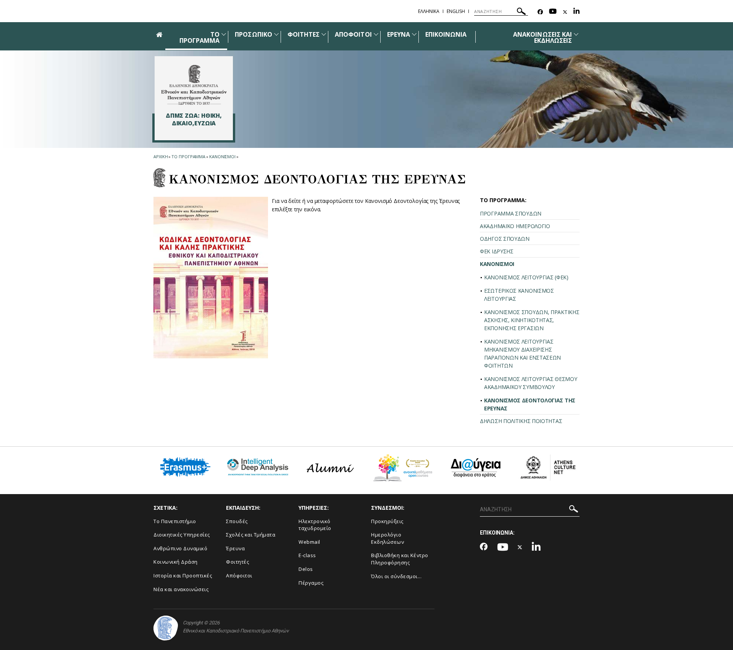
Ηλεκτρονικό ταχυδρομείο (315, 525)
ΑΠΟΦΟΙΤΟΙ (353, 34)
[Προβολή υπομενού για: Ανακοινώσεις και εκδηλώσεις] (576, 34)
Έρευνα (235, 548)
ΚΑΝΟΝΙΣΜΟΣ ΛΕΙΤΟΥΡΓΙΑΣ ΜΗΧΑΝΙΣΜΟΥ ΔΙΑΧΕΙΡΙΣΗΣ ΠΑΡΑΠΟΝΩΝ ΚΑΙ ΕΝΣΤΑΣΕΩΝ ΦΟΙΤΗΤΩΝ (522, 353)
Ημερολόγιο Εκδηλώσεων (387, 538)
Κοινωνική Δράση (175, 561)
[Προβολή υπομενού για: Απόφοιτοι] (376, 34)
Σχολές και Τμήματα (250, 534)
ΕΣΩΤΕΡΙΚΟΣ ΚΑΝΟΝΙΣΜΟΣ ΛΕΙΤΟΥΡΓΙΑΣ (519, 294)
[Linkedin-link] (576, 12)
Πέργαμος (311, 582)
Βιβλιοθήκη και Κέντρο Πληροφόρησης (399, 559)
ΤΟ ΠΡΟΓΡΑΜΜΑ (199, 37)
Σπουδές (237, 521)
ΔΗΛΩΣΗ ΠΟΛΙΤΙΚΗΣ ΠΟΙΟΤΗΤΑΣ (521, 421)
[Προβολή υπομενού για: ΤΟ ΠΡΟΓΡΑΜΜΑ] (224, 34)
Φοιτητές (237, 561)
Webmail (309, 541)
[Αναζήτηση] (521, 12)
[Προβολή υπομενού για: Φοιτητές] (324, 34)
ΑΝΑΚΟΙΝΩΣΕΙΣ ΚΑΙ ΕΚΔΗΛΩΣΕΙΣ (542, 37)
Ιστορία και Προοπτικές (182, 575)
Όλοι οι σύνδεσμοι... (396, 576)
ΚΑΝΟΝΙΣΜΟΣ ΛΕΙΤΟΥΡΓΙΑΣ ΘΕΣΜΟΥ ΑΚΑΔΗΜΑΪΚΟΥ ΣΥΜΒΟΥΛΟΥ (530, 383)
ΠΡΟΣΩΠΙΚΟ (253, 34)
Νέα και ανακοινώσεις (180, 589)
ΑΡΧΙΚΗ (160, 156)
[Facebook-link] (540, 12)
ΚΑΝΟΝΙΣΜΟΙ (497, 263)
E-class (307, 555)
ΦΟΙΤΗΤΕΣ (303, 34)
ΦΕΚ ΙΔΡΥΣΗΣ (496, 251)
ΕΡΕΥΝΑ (398, 34)
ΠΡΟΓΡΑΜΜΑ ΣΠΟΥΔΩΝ (510, 213)
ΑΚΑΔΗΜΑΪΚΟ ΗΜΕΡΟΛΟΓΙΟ (515, 226)
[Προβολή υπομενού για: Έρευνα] (414, 34)
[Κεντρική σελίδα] (193, 85)
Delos (306, 569)
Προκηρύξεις (387, 521)
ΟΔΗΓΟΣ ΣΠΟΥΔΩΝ (505, 238)
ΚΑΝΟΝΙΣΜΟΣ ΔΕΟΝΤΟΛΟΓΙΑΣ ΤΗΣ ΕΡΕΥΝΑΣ (529, 404)
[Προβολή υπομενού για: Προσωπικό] (276, 34)
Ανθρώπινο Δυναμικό (180, 548)
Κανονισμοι (222, 156)
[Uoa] (165, 628)
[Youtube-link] (553, 12)
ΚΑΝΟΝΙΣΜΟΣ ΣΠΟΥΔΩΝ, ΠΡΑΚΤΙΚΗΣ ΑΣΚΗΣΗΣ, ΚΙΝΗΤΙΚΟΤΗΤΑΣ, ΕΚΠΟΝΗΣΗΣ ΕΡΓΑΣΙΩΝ (531, 320)
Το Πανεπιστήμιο (174, 521)
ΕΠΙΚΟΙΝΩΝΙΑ (446, 34)
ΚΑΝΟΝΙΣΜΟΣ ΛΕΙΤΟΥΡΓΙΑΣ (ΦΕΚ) (526, 277)
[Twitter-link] (565, 12)
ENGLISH (456, 11)
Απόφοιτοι (239, 575)
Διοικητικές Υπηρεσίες (181, 534)
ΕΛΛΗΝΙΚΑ (428, 11)
